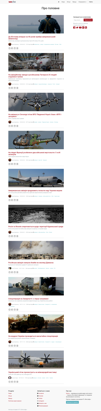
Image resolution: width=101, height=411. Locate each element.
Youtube (41, 396)
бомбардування (41, 268)
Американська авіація (49, 44)
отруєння (50, 84)
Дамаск (47, 268)
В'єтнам (56, 44)
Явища (10, 398)
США (60, 44)
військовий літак (47, 196)
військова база (41, 232)
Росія (54, 84)
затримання (54, 304)
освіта (47, 378)
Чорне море (57, 196)
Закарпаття (48, 304)
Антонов (39, 378)
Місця (10, 396)
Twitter (40, 398)
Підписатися (88, 20)
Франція (45, 160)
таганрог (58, 84)
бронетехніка (41, 304)
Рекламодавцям (43, 406)
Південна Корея (45, 122)
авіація (41, 44)
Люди (10, 393)
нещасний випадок (42, 84)
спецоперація (11, 306)
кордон (52, 341)
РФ (54, 268)
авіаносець (37, 44)
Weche (68, 393)
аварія (36, 122)
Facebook (41, 393)
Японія (50, 232)
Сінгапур (56, 122)
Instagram (41, 401)
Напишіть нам (43, 403)
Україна (51, 378)
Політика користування (14, 401)
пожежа (51, 122)
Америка (40, 196)
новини (51, 268)
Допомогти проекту (72, 402)
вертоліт (40, 160)
